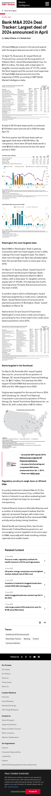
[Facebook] (26, 657)
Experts (5, 761)
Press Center (7, 682)
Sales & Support (8, 720)
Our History (6, 674)
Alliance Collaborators (10, 737)
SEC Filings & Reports (10, 710)
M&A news (35, 473)
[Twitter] (22, 657)
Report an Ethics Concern (11, 729)
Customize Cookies (18, 791)
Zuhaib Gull (26, 38)
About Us (5, 687)
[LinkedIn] (39, 657)
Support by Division (9, 725)
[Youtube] (34, 657)
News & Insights (10, 11)
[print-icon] (40, 622)
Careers (5, 748)
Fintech (36, 639)
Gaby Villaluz (10, 38)
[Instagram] (30, 657)
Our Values (6, 670)
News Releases (8, 701)
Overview (5, 697)
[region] (25, 783)
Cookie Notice (13, 787)
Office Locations (8, 733)
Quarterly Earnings (9, 706)
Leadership (6, 756)
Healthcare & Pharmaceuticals (17, 635)
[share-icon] (44, 622)
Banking (27, 639)
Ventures (5, 678)
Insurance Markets (13, 643)
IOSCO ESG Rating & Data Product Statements (19, 765)
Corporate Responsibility (11, 752)
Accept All (33, 791)
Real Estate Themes (13, 639)
